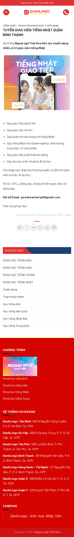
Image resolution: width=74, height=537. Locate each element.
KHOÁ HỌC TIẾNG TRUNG (19, 275)
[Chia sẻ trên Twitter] (33, 228)
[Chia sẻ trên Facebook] (27, 228)
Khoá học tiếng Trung (16, 398)
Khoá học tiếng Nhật (16, 392)
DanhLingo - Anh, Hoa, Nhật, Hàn (35, 516)
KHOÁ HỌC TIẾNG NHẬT (18, 282)
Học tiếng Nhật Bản (15, 318)
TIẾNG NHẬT (10, 25)
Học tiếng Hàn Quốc (15, 311)
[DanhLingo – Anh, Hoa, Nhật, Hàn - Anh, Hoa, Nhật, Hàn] (37, 12)
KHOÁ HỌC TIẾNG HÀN (17, 267)
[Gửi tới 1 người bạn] (40, 228)
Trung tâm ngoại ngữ (31, 25)
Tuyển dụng (52, 25)
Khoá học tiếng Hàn (15, 385)
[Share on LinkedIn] (54, 228)
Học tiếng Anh (12, 304)
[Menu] (6, 12)
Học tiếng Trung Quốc (16, 326)
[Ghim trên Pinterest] (47, 228)
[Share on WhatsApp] (20, 228)
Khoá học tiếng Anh (15, 378)
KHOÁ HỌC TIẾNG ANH (17, 260)
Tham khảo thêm (13, 296)
